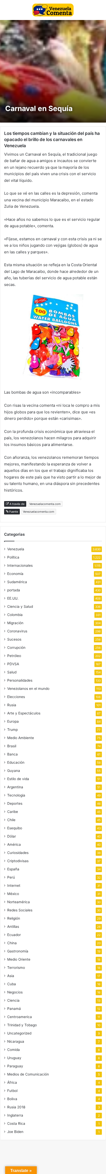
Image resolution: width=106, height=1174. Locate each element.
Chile (11, 820)
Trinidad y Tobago (22, 1025)
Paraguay (15, 1066)
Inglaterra (15, 1115)
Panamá (14, 1009)
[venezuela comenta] (53, 10)
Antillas (13, 926)
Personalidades (19, 680)
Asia (10, 976)
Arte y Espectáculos (23, 713)
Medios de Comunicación (28, 1074)
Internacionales (20, 565)
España (13, 869)
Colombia (15, 615)
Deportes (14, 803)
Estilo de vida (18, 779)
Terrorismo (16, 968)
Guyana (13, 771)
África (12, 1082)
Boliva (12, 1099)
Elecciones (16, 697)
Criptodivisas (18, 861)
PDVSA (13, 664)
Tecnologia (16, 795)
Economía (15, 574)
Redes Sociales (19, 910)
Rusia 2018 (16, 1107)
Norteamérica (18, 902)
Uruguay (14, 1058)
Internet (13, 885)
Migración (15, 623)
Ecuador (14, 935)
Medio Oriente (18, 959)
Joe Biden (15, 1132)
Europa (13, 721)
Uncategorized (19, 1033)
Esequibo (14, 828)
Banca (12, 754)
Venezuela (15, 549)
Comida (13, 1050)
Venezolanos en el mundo (28, 689)
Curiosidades (18, 853)
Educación (15, 762)
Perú (11, 877)
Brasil (11, 746)
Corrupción (16, 647)
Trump (12, 730)
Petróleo (14, 656)
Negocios (15, 992)
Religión (13, 918)
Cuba (11, 984)
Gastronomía (17, 951)
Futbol (12, 1091)
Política (13, 557)
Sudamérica (17, 582)
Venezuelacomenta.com (45, 504)
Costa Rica (16, 1123)
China (12, 943)
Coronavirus (17, 631)
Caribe (12, 812)
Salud (11, 672)
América (14, 844)
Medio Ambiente (20, 738)
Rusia (11, 705)
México (13, 894)
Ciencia (13, 1000)
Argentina (15, 787)
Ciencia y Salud (20, 606)
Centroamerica (19, 1017)
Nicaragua (15, 1041)
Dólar (11, 836)
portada (13, 590)
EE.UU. (13, 598)
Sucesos (14, 639)
